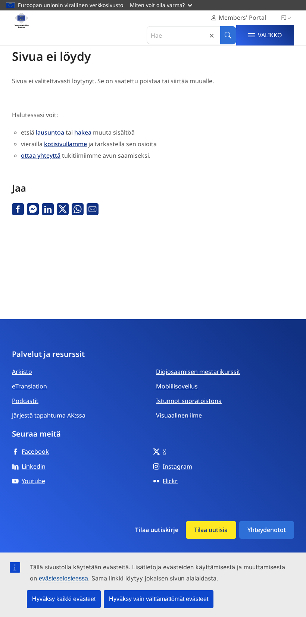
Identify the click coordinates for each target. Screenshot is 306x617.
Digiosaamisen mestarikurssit (198, 372)
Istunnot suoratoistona (189, 401)
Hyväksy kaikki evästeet (64, 599)
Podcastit (25, 401)
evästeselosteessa (63, 578)
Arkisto (22, 372)
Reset (211, 35)
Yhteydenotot (266, 530)
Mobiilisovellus (177, 386)
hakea (82, 132)
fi (283, 17)
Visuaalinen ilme (179, 415)
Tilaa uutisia (211, 530)
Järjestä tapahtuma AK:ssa (48, 415)
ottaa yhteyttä (40, 155)
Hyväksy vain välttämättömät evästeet (158, 599)
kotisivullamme (65, 144)
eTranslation (29, 386)
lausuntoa (50, 132)
